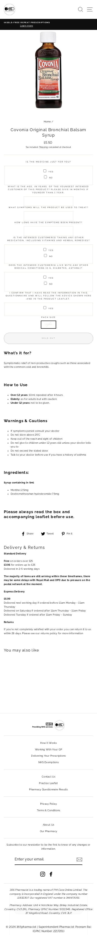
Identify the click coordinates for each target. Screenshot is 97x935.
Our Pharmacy (48, 831)
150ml (48, 324)
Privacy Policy (48, 803)
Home (47, 121)
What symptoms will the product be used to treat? (48, 207)
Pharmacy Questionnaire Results (48, 789)
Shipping (43, 147)
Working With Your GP (48, 749)
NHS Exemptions (48, 762)
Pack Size (48, 317)
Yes (50, 172)
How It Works (48, 743)
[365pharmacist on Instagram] (42, 874)
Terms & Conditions (48, 810)
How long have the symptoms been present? (48, 222)
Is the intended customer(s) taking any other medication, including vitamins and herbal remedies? (48, 239)
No (51, 178)
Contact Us (48, 776)
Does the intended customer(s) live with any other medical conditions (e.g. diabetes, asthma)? (48, 266)
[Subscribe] (79, 859)
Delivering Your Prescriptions (48, 755)
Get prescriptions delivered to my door (48, 904)
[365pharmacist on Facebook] (50, 874)
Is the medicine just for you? (48, 162)
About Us (48, 824)
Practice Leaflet (48, 783)
